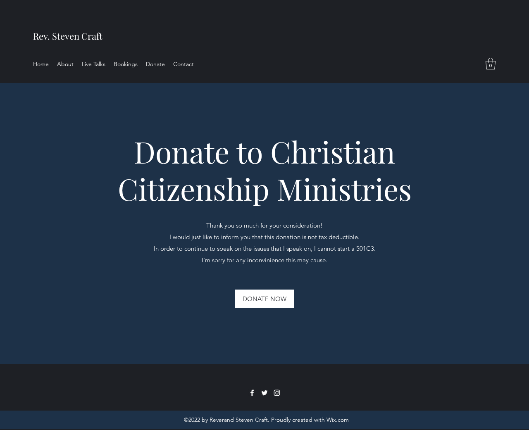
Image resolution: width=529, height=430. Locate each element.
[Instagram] (277, 393)
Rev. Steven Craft (67, 36)
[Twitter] (264, 393)
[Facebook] (252, 393)
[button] (491, 64)
